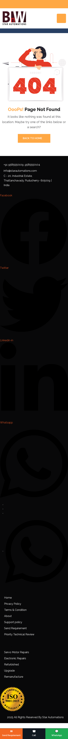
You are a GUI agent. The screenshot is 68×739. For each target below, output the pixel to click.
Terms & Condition (15, 609)
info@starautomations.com (20, 170)
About (8, 616)
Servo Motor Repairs (16, 652)
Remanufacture (13, 676)
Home (8, 597)
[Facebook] (6, 504)
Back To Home (32, 138)
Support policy (13, 622)
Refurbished (11, 664)
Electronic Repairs (15, 658)
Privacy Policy (12, 603)
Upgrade (9, 670)
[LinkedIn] (6, 513)
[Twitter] (6, 509)
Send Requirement (15, 628)
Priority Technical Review (19, 634)
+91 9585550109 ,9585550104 (22, 164)
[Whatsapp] (36, 551)
